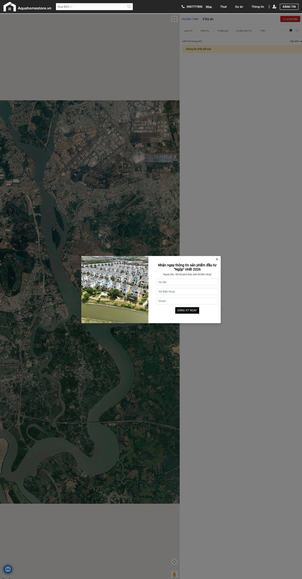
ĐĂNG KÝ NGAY (187, 310)
